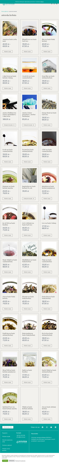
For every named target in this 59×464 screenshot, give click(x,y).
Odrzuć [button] (42, 1)
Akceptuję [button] (5, 460)
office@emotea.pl (20, 437)
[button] (7, 427)
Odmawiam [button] (11, 460)
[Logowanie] (51, 4)
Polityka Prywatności (20, 460)
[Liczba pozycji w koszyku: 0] (54, 4)
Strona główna (4, 11)
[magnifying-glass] (57, 4)
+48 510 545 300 (20, 435)
